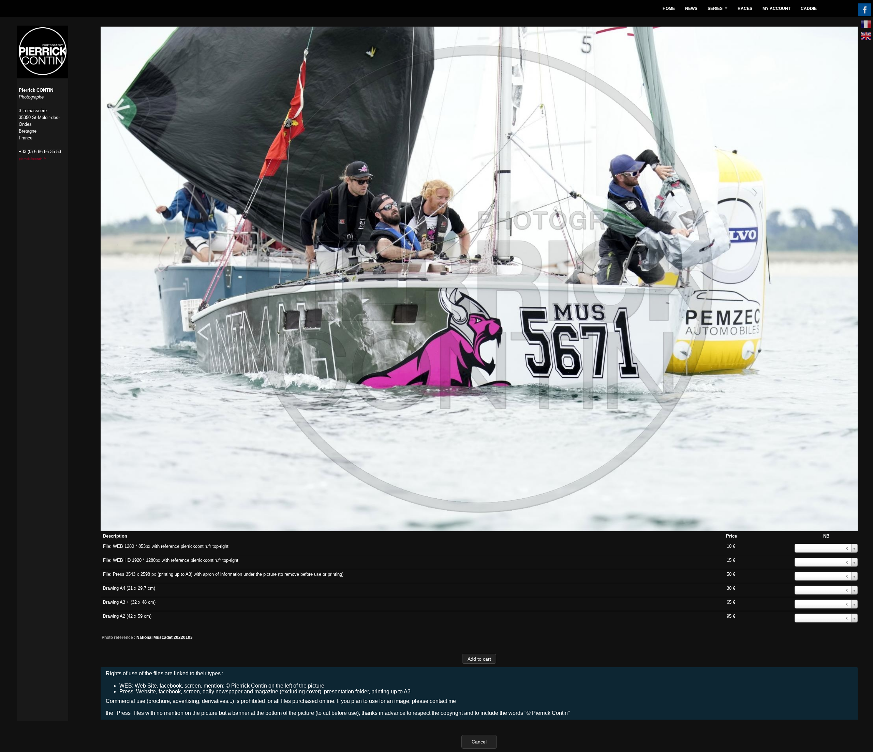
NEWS (691, 8)
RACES (745, 8)
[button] (479, 659)
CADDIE (809, 8)
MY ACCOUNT (776, 8)
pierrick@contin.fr (32, 159)
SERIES (718, 10)
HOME (669, 8)
